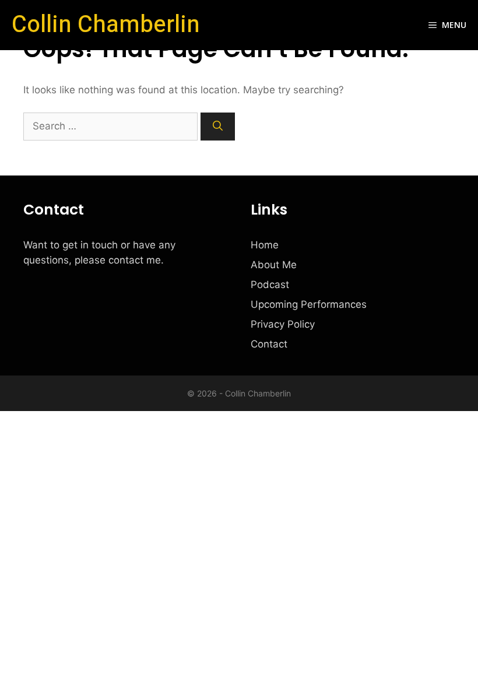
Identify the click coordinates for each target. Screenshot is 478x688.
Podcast (270, 284)
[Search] (218, 127)
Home (265, 245)
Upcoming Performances (309, 304)
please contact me (118, 260)
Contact (269, 344)
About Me (274, 265)
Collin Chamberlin (106, 25)
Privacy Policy (283, 324)
